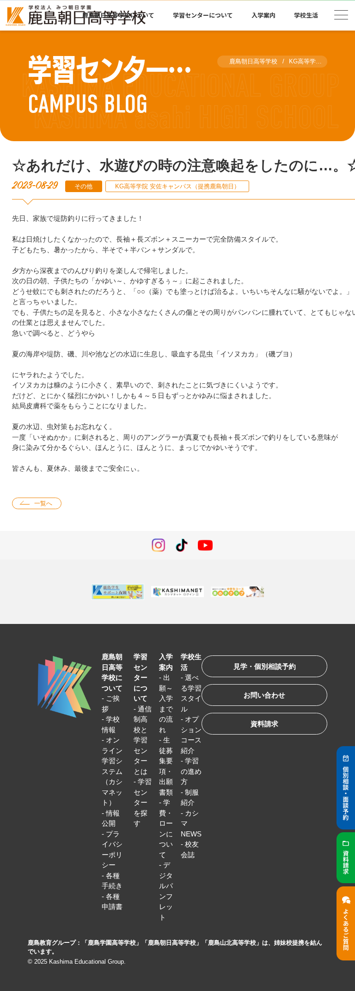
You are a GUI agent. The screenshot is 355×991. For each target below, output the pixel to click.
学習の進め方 (191, 771)
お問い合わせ (264, 695)
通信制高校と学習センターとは (143, 740)
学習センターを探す (143, 802)
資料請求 (264, 724)
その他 (83, 186)
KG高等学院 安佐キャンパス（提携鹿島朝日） (177, 186)
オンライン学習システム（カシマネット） (112, 771)
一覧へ (43, 503)
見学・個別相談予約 (264, 666)
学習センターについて (140, 677)
